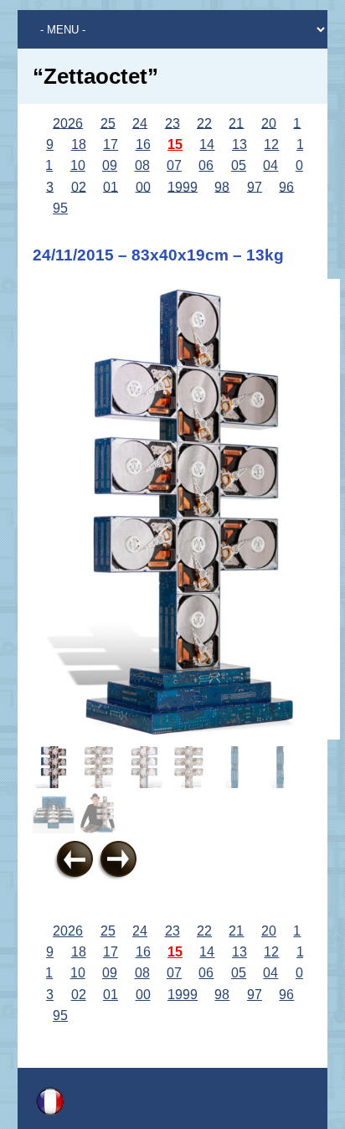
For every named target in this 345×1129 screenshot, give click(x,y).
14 (206, 144)
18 (78, 144)
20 (268, 123)
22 (204, 123)
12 (271, 144)
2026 (68, 123)
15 (175, 144)
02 (78, 186)
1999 (182, 186)
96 (286, 186)
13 (239, 144)
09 (109, 165)
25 (108, 123)
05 (238, 165)
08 (142, 165)
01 (110, 186)
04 (270, 165)
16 (143, 144)
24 (139, 123)
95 (60, 208)
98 (221, 186)
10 (77, 165)
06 (206, 165)
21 (236, 123)
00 (143, 186)
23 (172, 123)
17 (110, 144)
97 (254, 186)
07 (174, 165)
